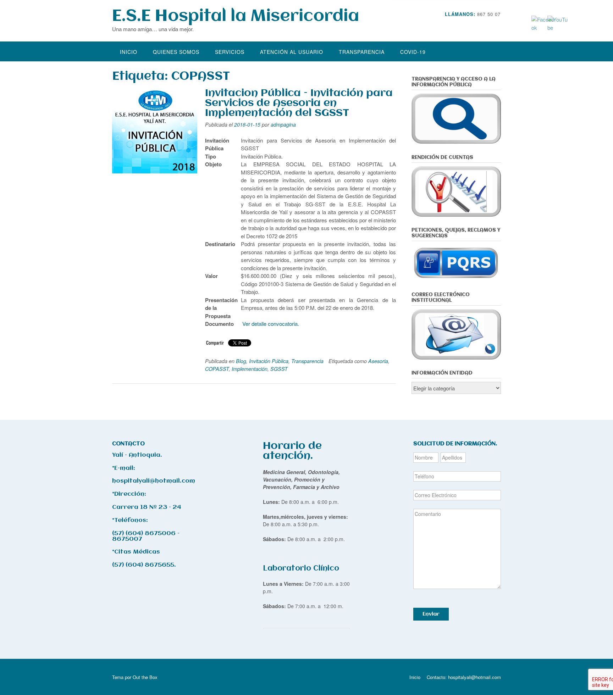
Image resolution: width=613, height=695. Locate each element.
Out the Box (145, 677)
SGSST (279, 368)
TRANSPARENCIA (362, 51)
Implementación (249, 368)
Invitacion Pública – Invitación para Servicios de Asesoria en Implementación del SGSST (299, 103)
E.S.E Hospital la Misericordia (235, 16)
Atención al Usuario (291, 51)
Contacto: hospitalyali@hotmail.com (464, 677)
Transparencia (307, 361)
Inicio (128, 51)
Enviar (431, 614)
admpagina (283, 124)
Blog (241, 361)
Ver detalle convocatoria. (270, 323)
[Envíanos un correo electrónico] (488, 24)
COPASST (217, 368)
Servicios (229, 51)
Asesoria (378, 361)
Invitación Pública (268, 361)
